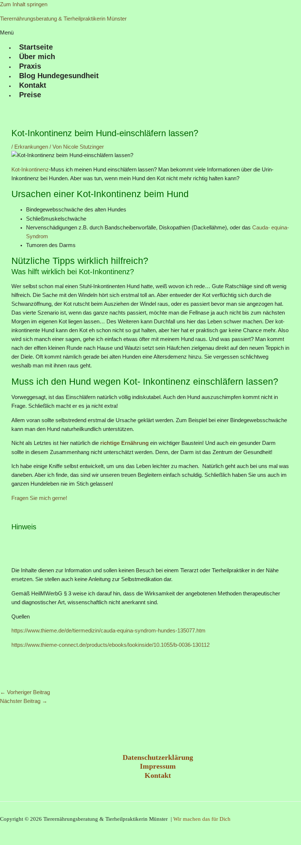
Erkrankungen (31, 147)
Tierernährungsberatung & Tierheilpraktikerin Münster (63, 19)
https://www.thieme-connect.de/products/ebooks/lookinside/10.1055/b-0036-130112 (110, 645)
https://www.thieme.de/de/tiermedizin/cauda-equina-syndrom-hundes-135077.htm (108, 631)
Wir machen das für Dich (202, 819)
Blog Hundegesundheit (59, 76)
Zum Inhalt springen (23, 4)
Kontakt (158, 775)
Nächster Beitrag (23, 701)
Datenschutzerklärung (158, 757)
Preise (30, 95)
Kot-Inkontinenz (30, 170)
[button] (150, 32)
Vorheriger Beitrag (25, 692)
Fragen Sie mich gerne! (39, 498)
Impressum (158, 766)
